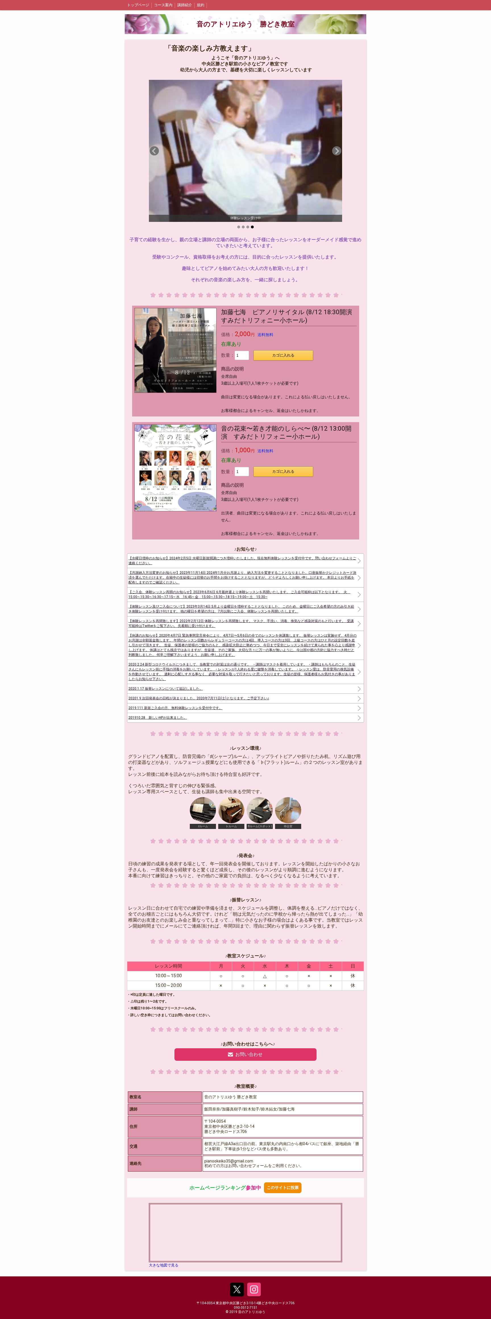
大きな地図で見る (163, 1265)
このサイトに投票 (283, 1187)
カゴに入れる (283, 355)
